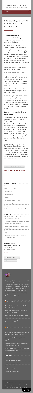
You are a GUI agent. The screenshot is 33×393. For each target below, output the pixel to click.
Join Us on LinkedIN (10, 368)
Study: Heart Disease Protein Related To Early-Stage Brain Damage (15, 217)
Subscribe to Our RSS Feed (12, 371)
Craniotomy (8, 197)
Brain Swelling (9, 194)
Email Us (6, 253)
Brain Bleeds (8, 191)
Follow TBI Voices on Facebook (13, 360)
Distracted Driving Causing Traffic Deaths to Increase (16, 227)
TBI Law (9, 327)
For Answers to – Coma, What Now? (14, 186)
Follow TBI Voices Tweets (11, 366)
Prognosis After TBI (10, 206)
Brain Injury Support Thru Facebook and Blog (16, 315)
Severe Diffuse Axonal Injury (12, 200)
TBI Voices (10, 301)
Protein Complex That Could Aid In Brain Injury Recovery (15, 231)
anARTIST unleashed (21, 387)
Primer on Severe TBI (10, 188)
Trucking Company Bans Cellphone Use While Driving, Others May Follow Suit (17, 222)
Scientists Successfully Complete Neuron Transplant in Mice (15, 236)
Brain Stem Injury (9, 203)
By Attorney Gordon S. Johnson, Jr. (15, 170)
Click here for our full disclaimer (13, 295)
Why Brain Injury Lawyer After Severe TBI (15, 208)
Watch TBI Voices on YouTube (12, 363)
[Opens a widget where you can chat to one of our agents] (26, 390)
